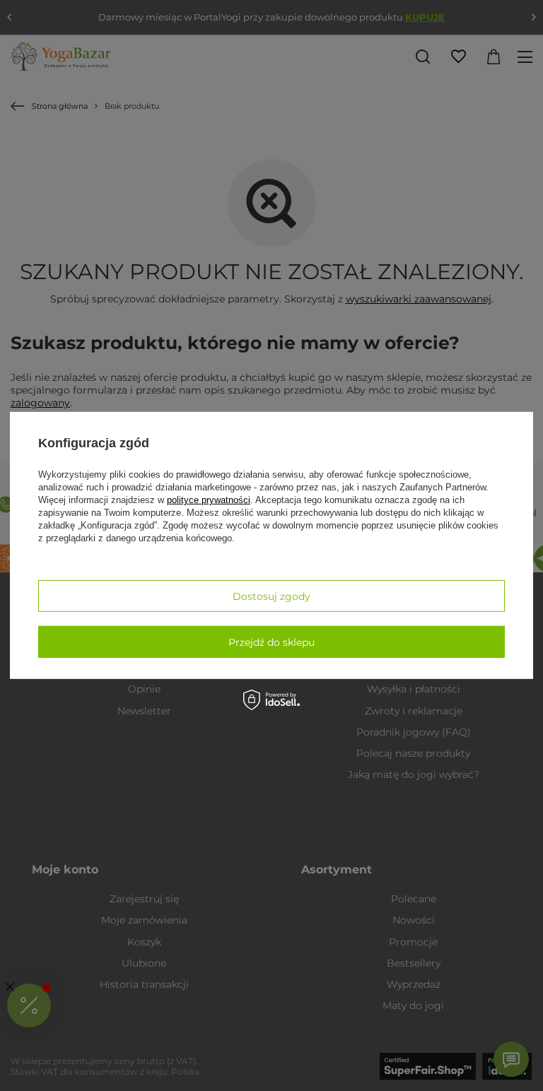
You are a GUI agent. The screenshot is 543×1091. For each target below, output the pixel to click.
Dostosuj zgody (271, 595)
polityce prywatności (208, 500)
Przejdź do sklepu (271, 641)
